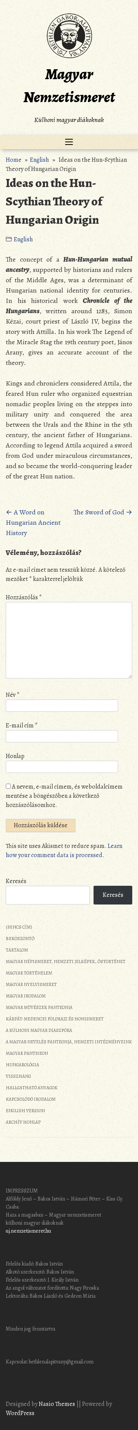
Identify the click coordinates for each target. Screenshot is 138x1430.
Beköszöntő (20, 938)
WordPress (20, 1413)
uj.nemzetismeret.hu (28, 1231)
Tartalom (17, 950)
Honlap (15, 756)
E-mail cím (22, 725)
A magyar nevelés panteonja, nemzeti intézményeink (69, 1042)
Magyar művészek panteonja (39, 1007)
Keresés (16, 881)
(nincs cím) (19, 927)
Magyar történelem (29, 973)
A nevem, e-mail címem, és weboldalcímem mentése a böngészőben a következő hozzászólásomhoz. (64, 796)
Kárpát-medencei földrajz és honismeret (55, 1019)
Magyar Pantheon (27, 1053)
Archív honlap (23, 1122)
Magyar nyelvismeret (31, 984)
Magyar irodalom (26, 996)
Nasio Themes (57, 1404)
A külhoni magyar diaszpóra (39, 1030)
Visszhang (18, 1076)
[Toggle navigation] (69, 142)
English (39, 160)
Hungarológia (22, 1065)
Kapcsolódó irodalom (31, 1099)
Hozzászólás (24, 597)
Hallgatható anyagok (32, 1088)
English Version (25, 1111)
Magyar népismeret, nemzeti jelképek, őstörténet (65, 961)
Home (13, 160)
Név (13, 695)
